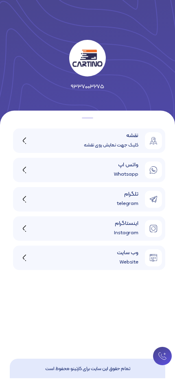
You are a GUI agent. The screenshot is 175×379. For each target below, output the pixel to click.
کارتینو (76, 368)
